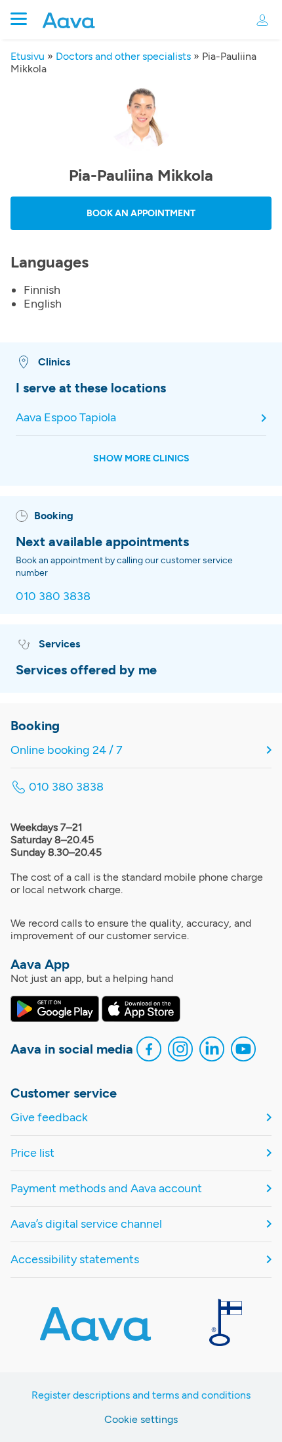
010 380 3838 (53, 596)
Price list (32, 1153)
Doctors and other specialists (123, 56)
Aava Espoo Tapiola (66, 418)
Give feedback (49, 1118)
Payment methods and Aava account (106, 1189)
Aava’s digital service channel (86, 1224)
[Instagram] (180, 1050)
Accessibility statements (74, 1260)
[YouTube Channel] (243, 1050)
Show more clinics (141, 458)
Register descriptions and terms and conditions (141, 1395)
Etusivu (27, 56)
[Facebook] (149, 1050)
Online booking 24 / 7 (66, 750)
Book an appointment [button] (141, 213)
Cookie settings (141, 1419)
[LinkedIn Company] (212, 1050)
